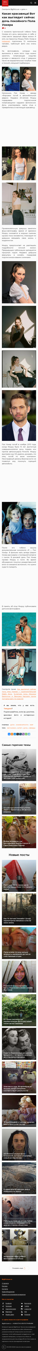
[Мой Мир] (15, 734)
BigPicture (15, 9)
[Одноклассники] (12, 734)
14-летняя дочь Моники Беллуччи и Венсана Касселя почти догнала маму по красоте (19, 696)
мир (31, 725)
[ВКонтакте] (9, 734)
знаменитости (22, 725)
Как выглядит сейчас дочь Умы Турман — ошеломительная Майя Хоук (19, 691)
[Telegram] (29, 734)
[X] (17, 734)
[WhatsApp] (26, 734)
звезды (32, 728)
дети (23, 9)
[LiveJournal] (20, 734)
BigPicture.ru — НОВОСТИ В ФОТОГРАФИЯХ (17, 1323)
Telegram (8, 709)
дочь (25, 728)
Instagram (6, 41)
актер (19, 728)
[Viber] (23, 734)
